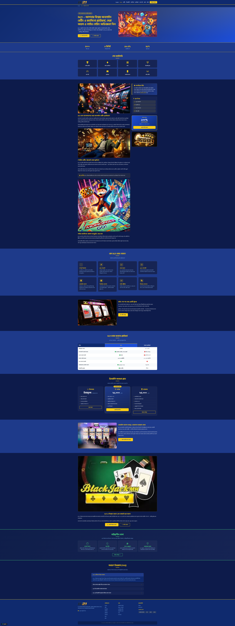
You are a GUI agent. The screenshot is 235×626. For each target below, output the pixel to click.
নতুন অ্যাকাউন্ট (138, 101)
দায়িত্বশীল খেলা (120, 611)
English (117, 2)
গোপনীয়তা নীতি (143, 92)
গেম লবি (141, 2)
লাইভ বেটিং (137, 111)
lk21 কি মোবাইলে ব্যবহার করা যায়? (100, 589)
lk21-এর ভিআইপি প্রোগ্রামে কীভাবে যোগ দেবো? (102, 593)
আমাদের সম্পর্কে (120, 605)
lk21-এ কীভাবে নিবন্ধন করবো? (99, 574)
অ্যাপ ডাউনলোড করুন (126, 439)
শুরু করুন (90, 407)
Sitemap (119, 614)
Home (121, 2)
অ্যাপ (145, 2)
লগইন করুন (96, 36)
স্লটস (148, 2)
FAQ (119, 613)
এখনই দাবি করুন (144, 127)
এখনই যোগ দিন (84, 35)
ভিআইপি (128, 2)
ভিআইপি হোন (138, 105)
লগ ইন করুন (122, 623)
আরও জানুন (144, 412)
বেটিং (124, 2)
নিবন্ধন (139, 605)
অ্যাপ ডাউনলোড (138, 108)
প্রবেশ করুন (140, 607)
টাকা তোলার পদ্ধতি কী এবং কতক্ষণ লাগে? (101, 584)
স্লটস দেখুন (124, 315)
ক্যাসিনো (132, 2)
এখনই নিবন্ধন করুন (112, 524)
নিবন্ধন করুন (153, 2)
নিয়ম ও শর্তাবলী (120, 607)
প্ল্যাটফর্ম (136, 2)
